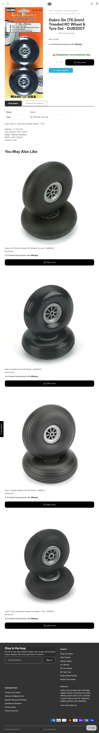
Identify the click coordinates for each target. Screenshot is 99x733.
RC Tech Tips (65, 672)
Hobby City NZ (15, 729)
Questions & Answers (13, 703)
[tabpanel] (49, 126)
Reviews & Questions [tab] (35, 103)
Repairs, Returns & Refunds (15, 700)
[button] (61, 70)
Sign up (49, 660)
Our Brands (64, 665)
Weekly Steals (65, 661)
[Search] (8, 3)
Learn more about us (68, 705)
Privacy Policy (10, 707)
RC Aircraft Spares (70, 11)
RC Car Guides (66, 668)
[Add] (90, 242)
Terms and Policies (49, 729)
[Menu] (3, 3)
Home (51, 11)
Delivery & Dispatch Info (14, 696)
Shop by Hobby (66, 654)
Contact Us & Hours (12, 692)
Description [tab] (13, 103)
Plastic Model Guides (68, 676)
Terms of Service (11, 711)
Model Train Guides (68, 679)
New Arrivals (65, 657)
